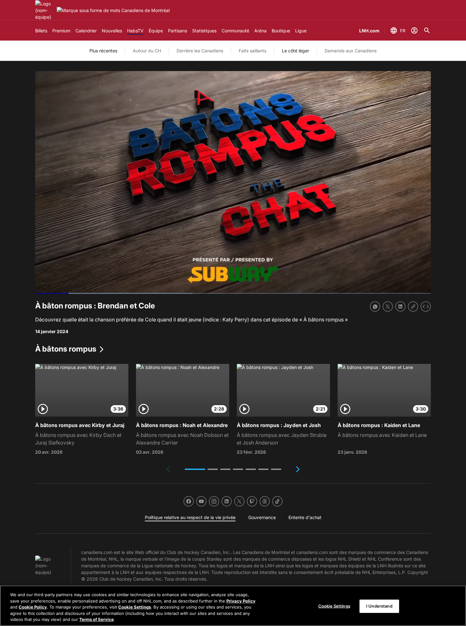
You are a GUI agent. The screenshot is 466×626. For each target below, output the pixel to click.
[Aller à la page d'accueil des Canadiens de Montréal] (44, 10)
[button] (195, 469)
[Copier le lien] (413, 306)
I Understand (379, 606)
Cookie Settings (134, 607)
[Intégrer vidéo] (426, 306)
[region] (233, 605)
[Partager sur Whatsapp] (375, 306)
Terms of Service (96, 619)
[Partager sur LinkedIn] (400, 306)
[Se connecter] (414, 30)
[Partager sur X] (388, 306)
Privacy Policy (241, 600)
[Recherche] (427, 30)
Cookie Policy (33, 607)
